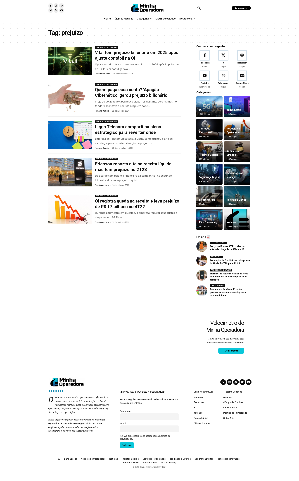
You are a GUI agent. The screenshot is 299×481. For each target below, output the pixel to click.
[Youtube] (61, 10)
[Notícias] (237, 219)
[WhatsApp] (223, 79)
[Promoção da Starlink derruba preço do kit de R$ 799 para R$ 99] (201, 260)
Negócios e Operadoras (106, 47)
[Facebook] (204, 59)
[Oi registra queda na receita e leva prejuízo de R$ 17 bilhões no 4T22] (70, 209)
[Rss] (56, 10)
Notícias (231, 222)
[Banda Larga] (237, 106)
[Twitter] (50, 10)
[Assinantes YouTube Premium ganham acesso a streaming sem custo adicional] (201, 290)
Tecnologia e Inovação (221, 270)
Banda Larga (233, 109)
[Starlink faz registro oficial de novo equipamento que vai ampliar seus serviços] (201, 275)
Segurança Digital (209, 177)
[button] (198, 8)
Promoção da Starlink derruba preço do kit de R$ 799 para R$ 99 (230, 262)
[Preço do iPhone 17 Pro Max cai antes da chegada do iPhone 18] (201, 246)
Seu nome (125, 411)
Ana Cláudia (103, 111)
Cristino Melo (104, 74)
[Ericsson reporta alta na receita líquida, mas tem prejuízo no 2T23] (70, 172)
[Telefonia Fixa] (209, 196)
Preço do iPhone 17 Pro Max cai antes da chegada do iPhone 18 (227, 248)
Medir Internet (231, 350)
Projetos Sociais (208, 154)
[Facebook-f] (50, 5)
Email (123, 423)
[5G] (209, 106)
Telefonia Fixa (207, 199)
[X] (223, 59)
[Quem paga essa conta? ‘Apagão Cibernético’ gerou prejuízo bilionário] (70, 98)
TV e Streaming (208, 222)
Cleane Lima (103, 185)
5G (200, 109)
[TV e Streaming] (209, 219)
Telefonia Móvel (236, 199)
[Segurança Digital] (209, 174)
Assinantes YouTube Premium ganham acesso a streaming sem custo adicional (228, 292)
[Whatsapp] (61, 5)
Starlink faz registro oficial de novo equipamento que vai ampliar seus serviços (229, 276)
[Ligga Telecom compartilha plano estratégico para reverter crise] (70, 135)
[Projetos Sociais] (209, 151)
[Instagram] (56, 5)
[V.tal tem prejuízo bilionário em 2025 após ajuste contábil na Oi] (70, 61)
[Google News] (242, 79)
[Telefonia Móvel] (237, 196)
